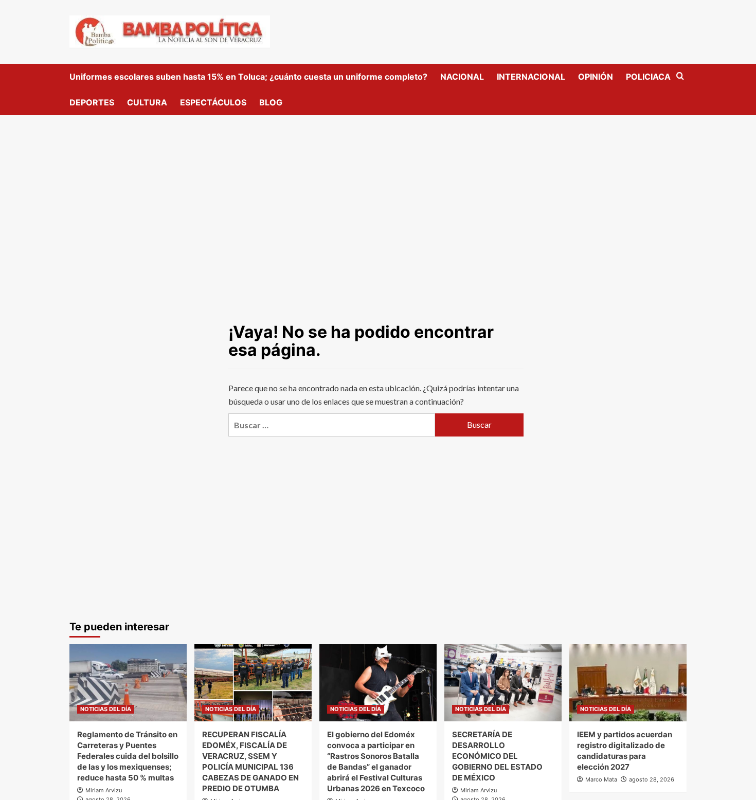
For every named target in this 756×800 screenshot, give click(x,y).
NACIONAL (462, 76)
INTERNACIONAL (531, 76)
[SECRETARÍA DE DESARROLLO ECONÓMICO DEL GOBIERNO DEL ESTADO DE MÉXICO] (503, 682)
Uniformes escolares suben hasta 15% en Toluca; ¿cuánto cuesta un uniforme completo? (248, 76)
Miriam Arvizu (103, 790)
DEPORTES (91, 102)
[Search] (680, 76)
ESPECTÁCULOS (213, 102)
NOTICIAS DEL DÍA (105, 709)
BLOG (270, 102)
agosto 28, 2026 (651, 779)
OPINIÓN (595, 76)
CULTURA (147, 102)
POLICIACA (648, 76)
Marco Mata (601, 779)
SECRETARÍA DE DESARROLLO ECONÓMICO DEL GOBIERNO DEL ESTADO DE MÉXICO (497, 756)
